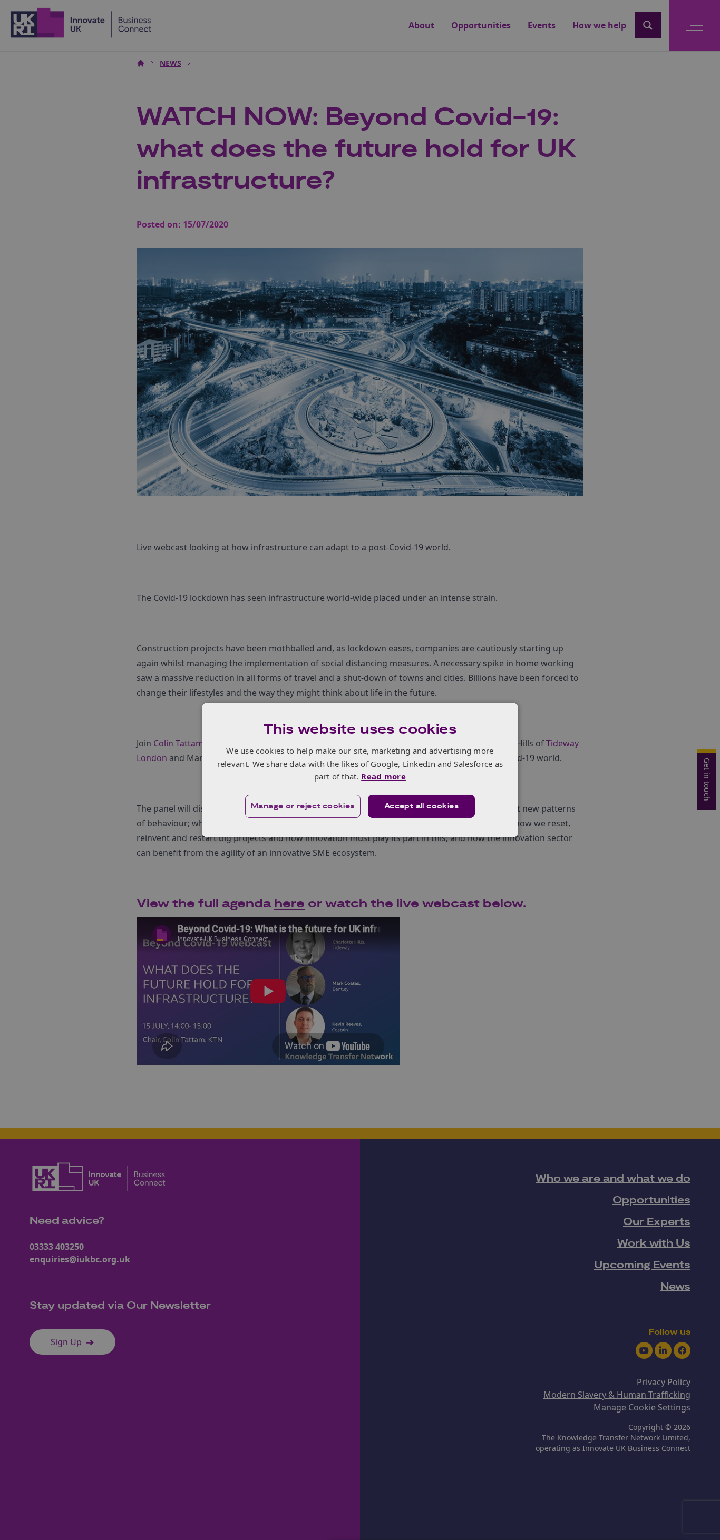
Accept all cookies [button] (421, 806)
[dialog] (360, 770)
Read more (383, 776)
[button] (302, 806)
